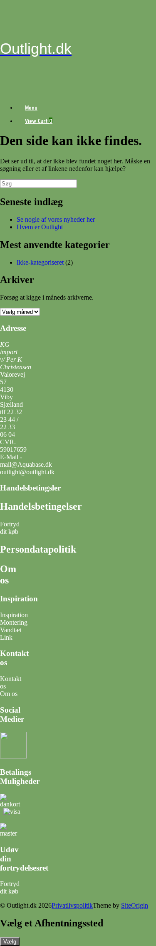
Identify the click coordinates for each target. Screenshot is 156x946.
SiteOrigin (134, 905)
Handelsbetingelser (41, 506)
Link (6, 637)
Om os (8, 574)
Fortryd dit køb (10, 528)
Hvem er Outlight (40, 226)
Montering (13, 622)
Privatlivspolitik (72, 905)
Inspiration (14, 614)
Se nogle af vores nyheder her (56, 219)
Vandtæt (11, 629)
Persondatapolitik (38, 549)
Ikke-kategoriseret (40, 262)
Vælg (9, 941)
